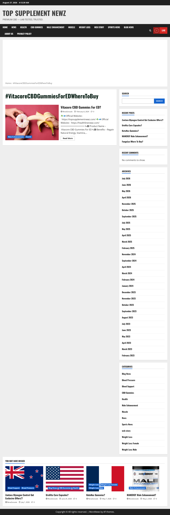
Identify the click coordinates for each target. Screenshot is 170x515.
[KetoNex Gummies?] (105, 478)
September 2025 (129, 216)
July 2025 (126, 222)
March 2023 (127, 349)
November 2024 (129, 254)
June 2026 (126, 184)
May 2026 (126, 191)
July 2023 (126, 323)
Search (125, 93)
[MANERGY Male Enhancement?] (146, 478)
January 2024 (127, 285)
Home (5, 27)
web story (99, 27)
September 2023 (129, 311)
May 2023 (126, 336)
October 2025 (128, 210)
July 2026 (126, 178)
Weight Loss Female (130, 443)
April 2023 (126, 342)
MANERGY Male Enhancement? (135, 136)
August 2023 (127, 317)
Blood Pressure (128, 380)
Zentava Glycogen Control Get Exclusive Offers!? (142, 120)
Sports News (114, 27)
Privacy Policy (24, 33)
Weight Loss (84, 27)
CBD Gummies (37, 27)
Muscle (71, 27)
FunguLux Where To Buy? (132, 141)
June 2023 (126, 330)
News (14, 27)
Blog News (129, 27)
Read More (69, 139)
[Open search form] (150, 30)
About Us (9, 33)
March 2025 (127, 241)
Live (163, 30)
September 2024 (129, 260)
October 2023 (128, 304)
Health (23, 27)
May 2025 (126, 229)
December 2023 (129, 292)
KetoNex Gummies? (130, 130)
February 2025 (128, 248)
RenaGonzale (68, 111)
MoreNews (94, 511)
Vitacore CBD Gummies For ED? (32, 122)
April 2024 (126, 266)
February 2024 (128, 279)
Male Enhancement (55, 27)
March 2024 (127, 273)
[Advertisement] (85, 61)
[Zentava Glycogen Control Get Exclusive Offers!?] (24, 478)
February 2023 (128, 355)
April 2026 (126, 197)
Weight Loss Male (129, 449)
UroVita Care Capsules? (132, 125)
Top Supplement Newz (34, 13)
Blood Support (128, 386)
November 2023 (129, 298)
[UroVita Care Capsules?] (65, 478)
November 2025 (129, 203)
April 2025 (126, 235)
